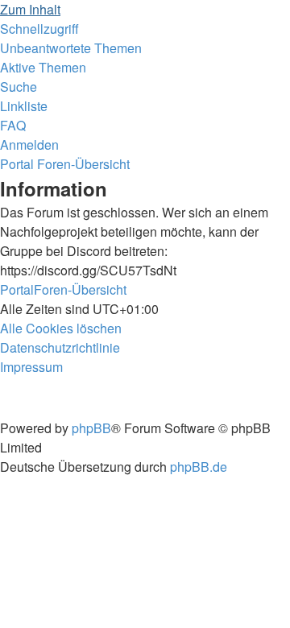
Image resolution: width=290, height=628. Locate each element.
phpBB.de (198, 466)
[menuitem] (71, 48)
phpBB (91, 428)
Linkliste (24, 106)
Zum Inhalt (30, 9)
